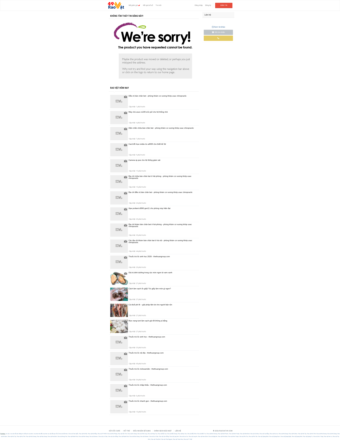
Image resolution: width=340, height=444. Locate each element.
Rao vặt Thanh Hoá (178, 439)
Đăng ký (208, 5)
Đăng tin (223, 5)
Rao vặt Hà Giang (283, 433)
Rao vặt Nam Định (203, 436)
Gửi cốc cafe (114, 431)
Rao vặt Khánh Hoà (73, 436)
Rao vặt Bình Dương (212, 433)
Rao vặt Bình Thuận (234, 433)
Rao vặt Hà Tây (302, 433)
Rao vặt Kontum (93, 436)
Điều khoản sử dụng (142, 431)
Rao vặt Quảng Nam (274, 436)
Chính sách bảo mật (163, 431)
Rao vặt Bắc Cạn (162, 433)
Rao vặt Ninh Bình (223, 436)
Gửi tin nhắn (219, 32)
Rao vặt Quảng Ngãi (285, 436)
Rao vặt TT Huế (188, 439)
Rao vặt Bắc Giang (172, 433)
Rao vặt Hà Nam (293, 433)
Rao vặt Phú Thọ (243, 436)
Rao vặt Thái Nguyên (167, 439)
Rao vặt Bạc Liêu (182, 433)
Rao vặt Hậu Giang (42, 436)
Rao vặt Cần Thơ (122, 433)
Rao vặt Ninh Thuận (233, 436)
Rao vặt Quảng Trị (308, 436)
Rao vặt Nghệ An (213, 436)
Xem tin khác (219, 27)
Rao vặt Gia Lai (274, 433)
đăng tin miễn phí (23, 433)
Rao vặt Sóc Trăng (318, 436)
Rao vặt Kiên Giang (83, 436)
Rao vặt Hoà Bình (52, 436)
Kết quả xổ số (148, 5)
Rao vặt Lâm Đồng (113, 436)
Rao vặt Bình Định (245, 433)
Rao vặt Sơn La (328, 436)
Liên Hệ (178, 431)
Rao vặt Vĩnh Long (142, 433)
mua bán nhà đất (38, 433)
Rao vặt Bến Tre (201, 433)
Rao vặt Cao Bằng (264, 433)
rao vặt (7, 433)
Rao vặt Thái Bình (156, 439)
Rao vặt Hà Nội (83, 433)
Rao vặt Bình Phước (223, 433)
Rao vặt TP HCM (102, 433)
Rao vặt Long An (193, 436)
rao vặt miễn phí (14, 433)
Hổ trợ (127, 431)
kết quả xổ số (55, 433)
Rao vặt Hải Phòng (112, 433)
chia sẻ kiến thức (63, 433)
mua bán (31, 433)
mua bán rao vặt (47, 433)
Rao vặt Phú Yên (253, 436)
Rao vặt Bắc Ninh (192, 433)
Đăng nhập (199, 5)
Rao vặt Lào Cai (183, 436)
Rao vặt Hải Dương (321, 433)
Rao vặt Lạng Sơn (174, 436)
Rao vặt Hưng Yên (62, 436)
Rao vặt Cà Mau (254, 433)
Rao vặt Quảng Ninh (297, 436)
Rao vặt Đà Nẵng (92, 433)
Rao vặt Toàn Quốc (73, 433)
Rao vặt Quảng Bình (263, 436)
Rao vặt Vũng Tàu (152, 433)
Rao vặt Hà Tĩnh (311, 433)
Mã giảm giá (133, 5)
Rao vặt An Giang (132, 433)
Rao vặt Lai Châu (103, 436)
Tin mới (158, 5)
